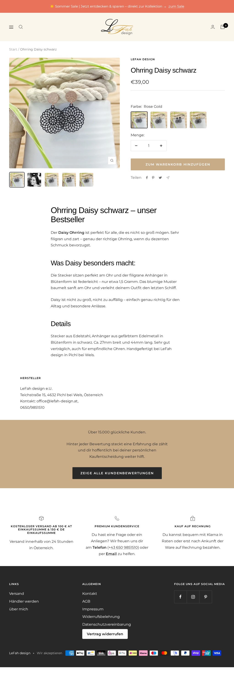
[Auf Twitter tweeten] (160, 177)
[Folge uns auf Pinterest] (205, 596)
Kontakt (89, 593)
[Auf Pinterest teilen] (153, 177)
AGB (86, 601)
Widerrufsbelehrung (101, 616)
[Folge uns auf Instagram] (193, 596)
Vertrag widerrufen (105, 634)
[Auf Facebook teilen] (147, 177)
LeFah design (143, 59)
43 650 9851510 (124, 547)
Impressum (93, 609)
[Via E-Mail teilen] (167, 177)
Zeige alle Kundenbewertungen (117, 473)
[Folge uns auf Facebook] (180, 596)
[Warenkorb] (222, 27)
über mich (18, 609)
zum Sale (176, 6)
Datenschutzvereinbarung (106, 624)
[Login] (213, 27)
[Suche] (21, 27)
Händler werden (24, 601)
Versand (16, 593)
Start (13, 49)
